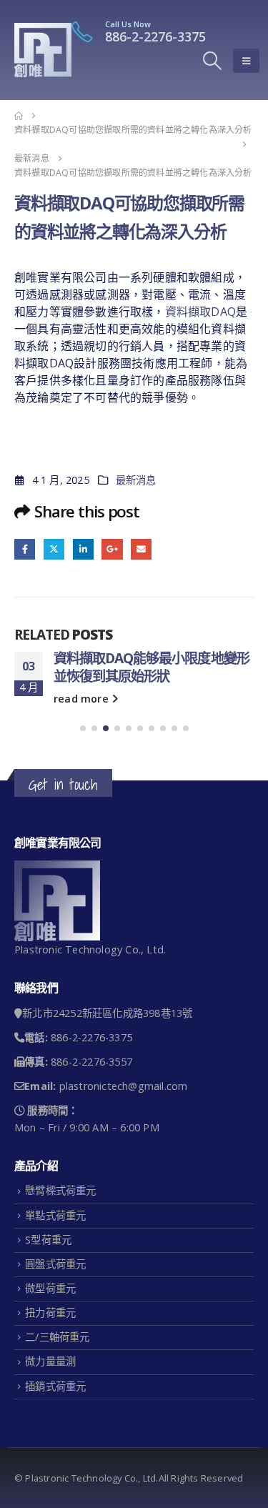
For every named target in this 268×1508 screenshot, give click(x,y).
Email (141, 549)
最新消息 (136, 480)
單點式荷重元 (55, 1249)
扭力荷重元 (50, 1347)
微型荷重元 (50, 1322)
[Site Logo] (42, 49)
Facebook (24, 549)
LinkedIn (83, 549)
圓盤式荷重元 (55, 1298)
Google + (111, 549)
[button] (213, 60)
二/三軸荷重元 (57, 1371)
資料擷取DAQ (200, 311)
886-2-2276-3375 (155, 36)
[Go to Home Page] (18, 116)
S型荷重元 (48, 1274)
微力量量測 (50, 1395)
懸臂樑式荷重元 (60, 1224)
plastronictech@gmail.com (123, 1120)
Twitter (54, 549)
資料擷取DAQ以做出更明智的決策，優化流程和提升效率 (145, 666)
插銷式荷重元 (55, 1420)
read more (82, 733)
